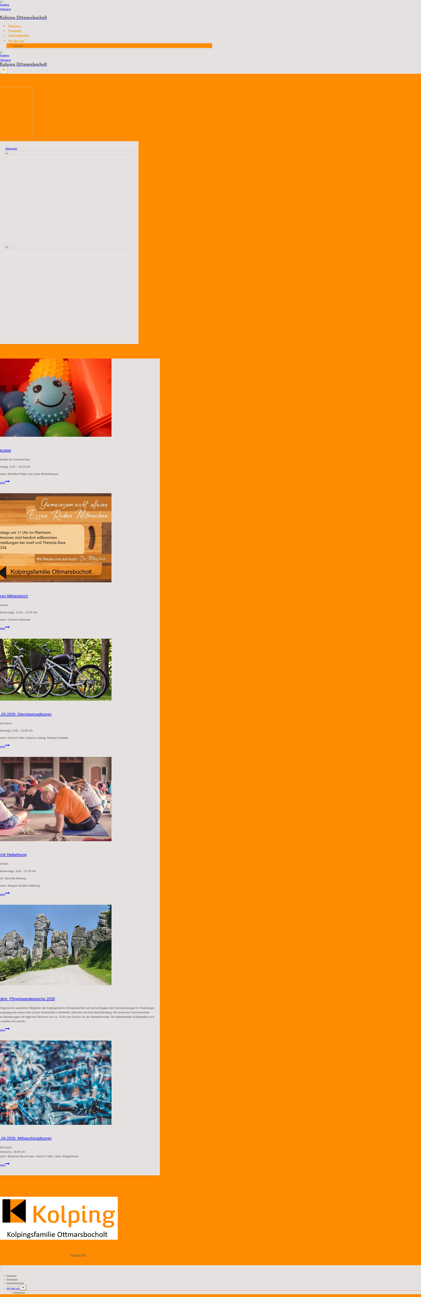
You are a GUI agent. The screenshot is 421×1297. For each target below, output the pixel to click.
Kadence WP (78, 1255)
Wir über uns (13, 1288)
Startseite (14, 26)
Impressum (18, 46)
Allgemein (11, 148)
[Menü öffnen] (3, 70)
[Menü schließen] (1, 1268)
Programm (15, 31)
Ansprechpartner (18, 35)
